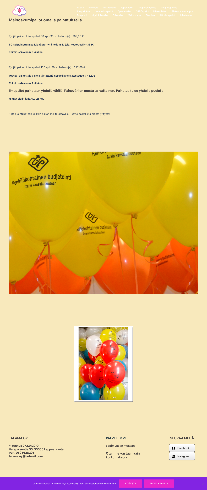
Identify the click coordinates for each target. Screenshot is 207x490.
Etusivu (80, 7)
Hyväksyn (130, 483)
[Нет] (203, 483)
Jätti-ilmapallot (167, 15)
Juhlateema (186, 15)
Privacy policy (159, 483)
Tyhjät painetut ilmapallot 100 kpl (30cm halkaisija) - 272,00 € (47, 67)
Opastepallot (124, 11)
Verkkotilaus (109, 7)
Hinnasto (93, 7)
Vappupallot (126, 7)
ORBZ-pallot (142, 11)
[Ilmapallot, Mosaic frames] (19, 11)
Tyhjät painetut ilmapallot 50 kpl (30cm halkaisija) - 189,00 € (46, 36)
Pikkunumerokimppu (182, 11)
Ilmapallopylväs (169, 7)
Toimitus (150, 15)
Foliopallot (118, 15)
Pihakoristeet (160, 11)
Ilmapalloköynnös (147, 7)
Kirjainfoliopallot (100, 15)
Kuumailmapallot (104, 11)
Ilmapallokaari (84, 11)
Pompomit (82, 15)
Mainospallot (135, 15)
